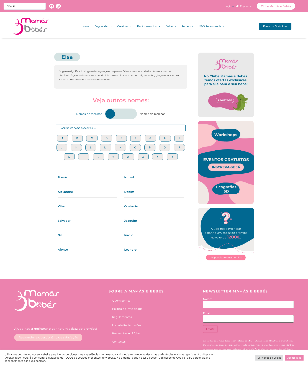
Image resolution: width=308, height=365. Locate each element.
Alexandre (65, 192)
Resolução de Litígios (126, 333)
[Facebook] (51, 6)
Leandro (130, 249)
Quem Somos (121, 300)
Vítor (61, 206)
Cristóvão (131, 206)
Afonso (63, 249)
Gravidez (122, 26)
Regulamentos (122, 317)
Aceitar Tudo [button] (294, 357)
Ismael (129, 177)
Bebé (169, 26)
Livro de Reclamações (126, 325)
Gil (60, 235)
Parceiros (187, 26)
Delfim (129, 192)
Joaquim (130, 220)
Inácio (128, 235)
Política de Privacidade (127, 308)
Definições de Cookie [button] (269, 357)
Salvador (64, 220)
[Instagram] (58, 6)
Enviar (210, 329)
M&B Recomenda (210, 26)
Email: (207, 313)
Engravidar (102, 26)
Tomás (62, 177)
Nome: (207, 299)
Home (85, 26)
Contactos (118, 341)
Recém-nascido (147, 26)
